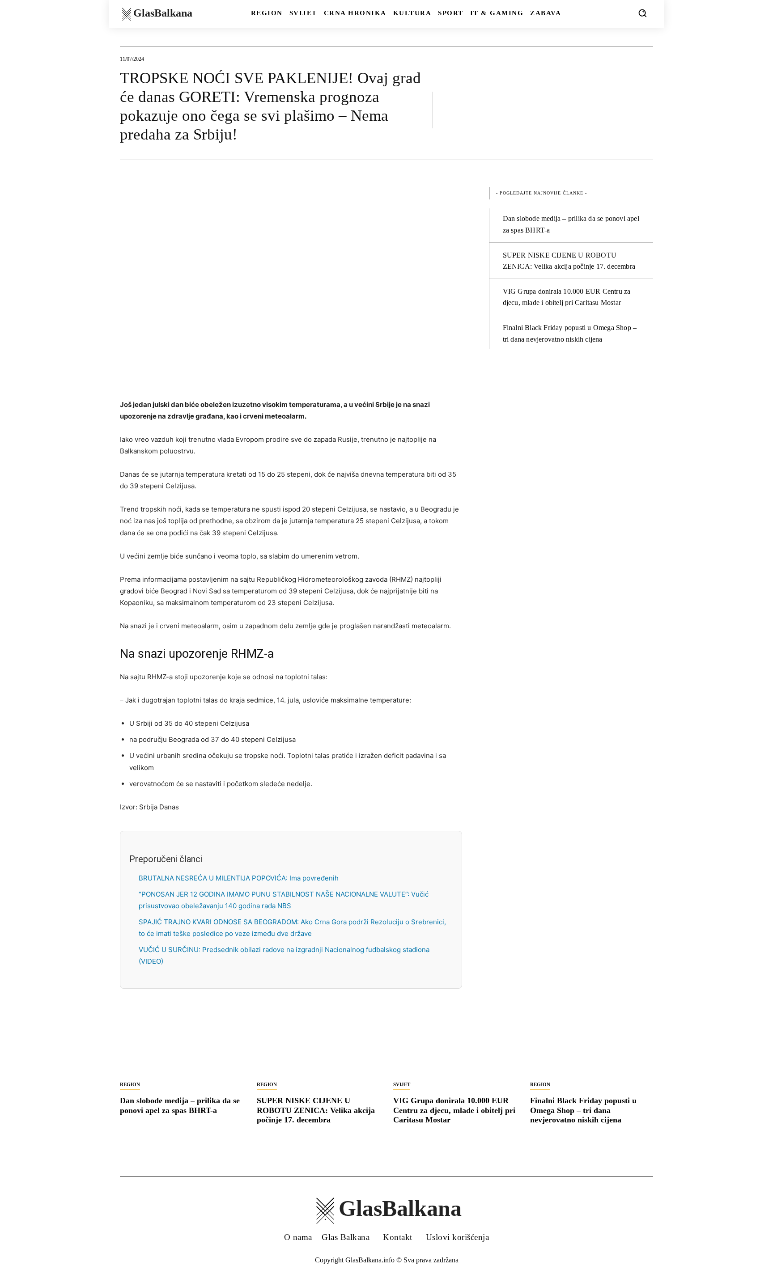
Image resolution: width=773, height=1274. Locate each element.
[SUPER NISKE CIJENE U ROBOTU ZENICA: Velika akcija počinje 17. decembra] (318, 1045)
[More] (643, 110)
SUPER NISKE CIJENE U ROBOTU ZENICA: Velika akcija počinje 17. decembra (316, 1110)
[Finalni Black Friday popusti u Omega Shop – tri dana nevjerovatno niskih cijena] (592, 1045)
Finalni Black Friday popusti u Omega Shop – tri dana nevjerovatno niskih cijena (583, 1110)
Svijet (401, 1084)
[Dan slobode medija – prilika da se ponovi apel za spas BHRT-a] (181, 1045)
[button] (642, 13)
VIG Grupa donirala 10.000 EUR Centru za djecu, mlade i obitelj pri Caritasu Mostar (454, 1110)
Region (130, 1084)
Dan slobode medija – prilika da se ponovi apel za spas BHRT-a (180, 1105)
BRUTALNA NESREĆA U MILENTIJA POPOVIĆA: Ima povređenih (239, 878)
